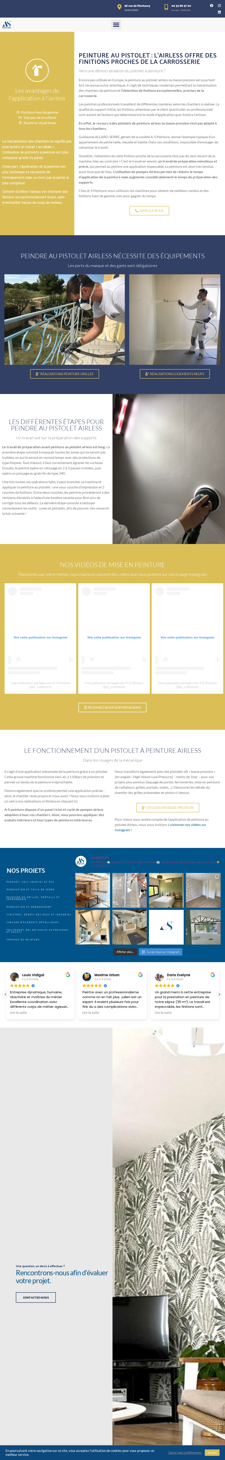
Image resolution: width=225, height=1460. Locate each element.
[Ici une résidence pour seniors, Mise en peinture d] (203, 890)
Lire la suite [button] (19, 1013)
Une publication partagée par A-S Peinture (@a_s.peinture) (40, 684)
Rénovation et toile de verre (31, 889)
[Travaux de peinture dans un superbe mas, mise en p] (92, 890)
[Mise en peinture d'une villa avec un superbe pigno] (203, 927)
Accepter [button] (212, 1452)
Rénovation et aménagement (29, 907)
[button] (116, 25)
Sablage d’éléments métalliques (33, 922)
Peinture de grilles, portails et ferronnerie (33, 898)
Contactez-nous (36, 1297)
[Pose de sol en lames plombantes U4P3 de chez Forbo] (129, 927)
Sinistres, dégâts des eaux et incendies (39, 914)
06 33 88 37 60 (181, 5)
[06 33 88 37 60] (166, 7)
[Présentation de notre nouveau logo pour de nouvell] (166, 927)
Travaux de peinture (23, 939)
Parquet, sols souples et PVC (30, 882)
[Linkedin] (219, 12)
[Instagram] (219, 5)
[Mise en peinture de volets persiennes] (129, 890)
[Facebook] (212, 5)
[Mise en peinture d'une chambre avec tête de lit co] (166, 890)
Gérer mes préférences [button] (184, 1453)
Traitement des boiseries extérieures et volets (38, 931)
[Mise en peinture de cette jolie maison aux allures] (92, 927)
